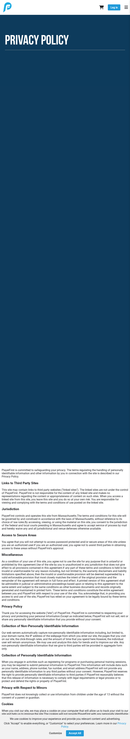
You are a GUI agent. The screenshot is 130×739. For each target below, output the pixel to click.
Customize (55, 733)
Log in (114, 7)
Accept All (75, 733)
